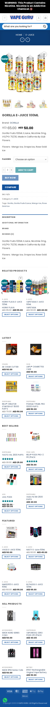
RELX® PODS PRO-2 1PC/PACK (35, 456)
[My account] (38, 18)
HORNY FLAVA (8, 307)
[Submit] (44, 26)
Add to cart (25, 170)
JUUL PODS (7, 497)
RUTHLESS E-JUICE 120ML (34, 585)
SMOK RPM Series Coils (12, 670)
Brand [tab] (5, 228)
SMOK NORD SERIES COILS (10, 634)
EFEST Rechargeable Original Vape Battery (36, 671)
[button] (4, 18)
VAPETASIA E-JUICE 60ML (35, 303)
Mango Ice (36, 203)
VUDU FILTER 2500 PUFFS (34, 498)
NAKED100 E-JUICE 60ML (10, 585)
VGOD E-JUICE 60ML (11, 550)
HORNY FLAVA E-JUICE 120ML (12, 303)
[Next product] (22, 40)
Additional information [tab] (15, 223)
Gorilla (10, 203)
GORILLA (14, 122)
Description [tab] (8, 217)
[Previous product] (28, 40)
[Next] (43, 74)
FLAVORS (6, 159)
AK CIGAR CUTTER (10, 367)
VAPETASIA (31, 307)
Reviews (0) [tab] (8, 234)
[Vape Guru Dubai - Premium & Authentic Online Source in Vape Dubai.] (21, 18)
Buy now (10, 177)
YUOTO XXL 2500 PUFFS (12, 455)
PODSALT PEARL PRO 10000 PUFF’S (35, 405)
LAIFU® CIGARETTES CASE (35, 368)
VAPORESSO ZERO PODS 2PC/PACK (34, 634)
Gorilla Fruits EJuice (22, 203)
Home (19, 34)
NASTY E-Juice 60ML (35, 550)
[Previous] (6, 74)
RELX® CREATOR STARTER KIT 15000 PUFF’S (10, 406)
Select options (11, 314)
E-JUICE (30, 34)
